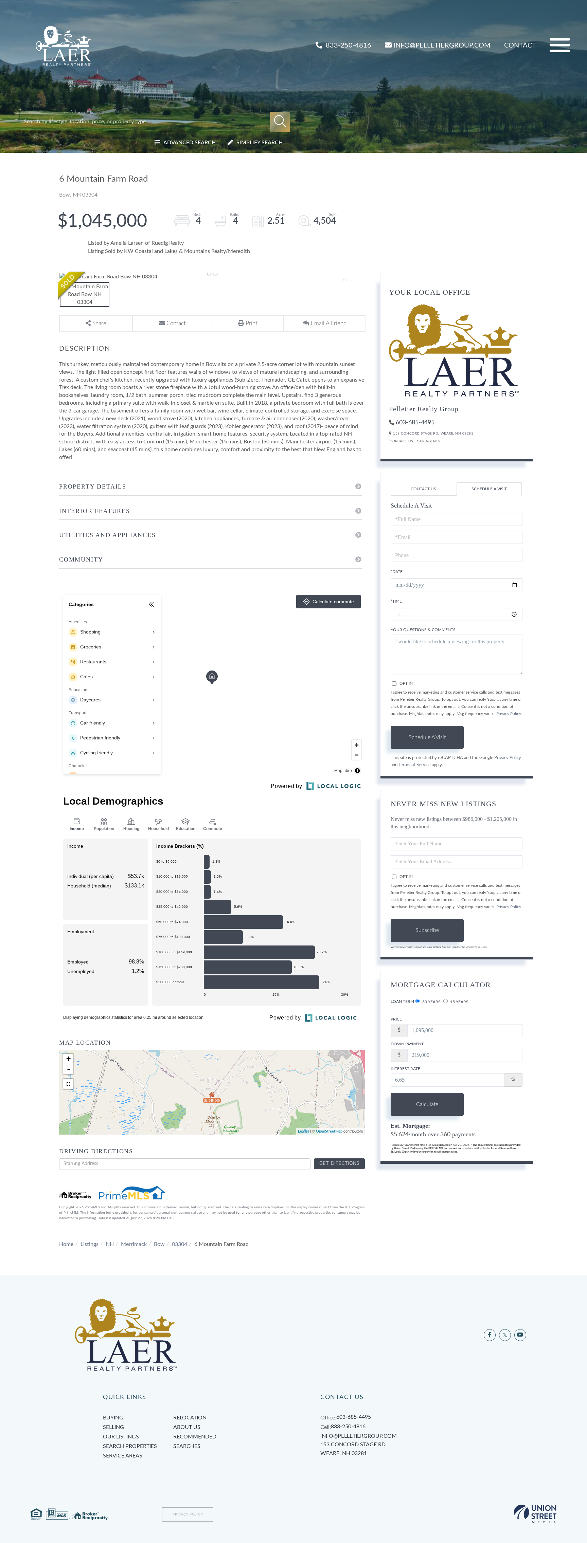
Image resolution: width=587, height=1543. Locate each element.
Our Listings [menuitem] (121, 1436)
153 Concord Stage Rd (353, 1449)
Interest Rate (405, 1069)
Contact (520, 45)
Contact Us (401, 441)
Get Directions (339, 1163)
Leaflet (303, 1131)
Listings (90, 1244)
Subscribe (427, 930)
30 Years (431, 1002)
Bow (159, 1244)
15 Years (458, 1002)
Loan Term (402, 1001)
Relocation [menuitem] (190, 1417)
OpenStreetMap (329, 1131)
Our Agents (428, 441)
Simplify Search (259, 142)
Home (66, 1244)
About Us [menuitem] (186, 1427)
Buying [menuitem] (113, 1417)
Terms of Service (414, 765)
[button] (280, 122)
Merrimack (134, 1244)
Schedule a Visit (489, 489)
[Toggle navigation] (560, 45)
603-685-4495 (415, 423)
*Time (396, 601)
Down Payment (407, 1044)
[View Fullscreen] (68, 1084)
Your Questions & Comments (423, 630)
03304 (179, 1244)
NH (110, 1244)
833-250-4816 (347, 45)
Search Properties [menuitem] (130, 1446)
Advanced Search (189, 142)
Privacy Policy (508, 714)
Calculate (427, 1104)
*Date (397, 572)
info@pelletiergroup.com (442, 45)
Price (396, 1019)
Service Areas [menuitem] (122, 1455)
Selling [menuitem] (113, 1427)
